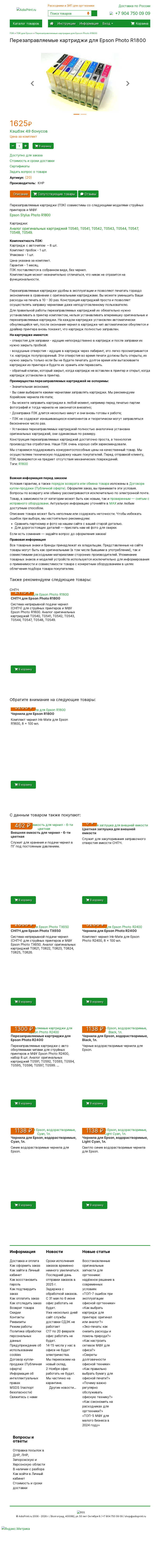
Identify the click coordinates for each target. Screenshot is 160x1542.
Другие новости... (62, 1387)
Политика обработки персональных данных (25, 1336)
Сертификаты (20, 166)
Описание (20, 194)
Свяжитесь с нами (23, 1397)
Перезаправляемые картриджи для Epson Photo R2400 (41, 1038)
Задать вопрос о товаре (28, 172)
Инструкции (66, 23)
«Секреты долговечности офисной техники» (96, 1359)
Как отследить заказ (25, 1303)
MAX (112, 503)
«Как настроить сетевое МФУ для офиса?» (96, 1345)
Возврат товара (22, 1308)
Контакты (17, 1317)
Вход (106, 23)
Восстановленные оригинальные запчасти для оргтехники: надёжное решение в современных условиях (98, 1275)
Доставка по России (134, 6)
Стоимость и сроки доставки (32, 161)
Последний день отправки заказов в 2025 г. (61, 1279)
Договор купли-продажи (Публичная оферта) (26, 1364)
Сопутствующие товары (56, 194)
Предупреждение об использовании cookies (25, 1350)
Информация (89, 23)
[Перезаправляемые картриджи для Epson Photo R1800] (80, 82)
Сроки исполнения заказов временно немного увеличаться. (62, 1265)
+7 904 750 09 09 (132, 13)
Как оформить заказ (25, 1265)
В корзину (44, 146)
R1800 (23, 464)
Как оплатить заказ (24, 1298)
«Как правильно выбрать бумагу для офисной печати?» (97, 1373)
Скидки (15, 1312)
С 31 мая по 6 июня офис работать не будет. (60, 1303)
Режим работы (21, 1326)
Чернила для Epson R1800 (32, 714)
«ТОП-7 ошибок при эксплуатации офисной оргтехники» (98, 1298)
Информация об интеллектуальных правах (24, 1378)
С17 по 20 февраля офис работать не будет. (60, 1336)
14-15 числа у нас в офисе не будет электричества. (61, 1350)
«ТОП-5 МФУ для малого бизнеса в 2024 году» (95, 1420)
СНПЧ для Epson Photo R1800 (35, 598)
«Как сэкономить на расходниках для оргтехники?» (97, 1406)
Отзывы (90, 194)
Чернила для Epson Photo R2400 (109, 931)
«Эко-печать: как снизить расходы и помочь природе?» (96, 1331)
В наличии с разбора (28, 1469)
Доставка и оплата (24, 1261)
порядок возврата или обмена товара (80, 484)
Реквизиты (18, 1322)
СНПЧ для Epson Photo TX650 (36, 931)
